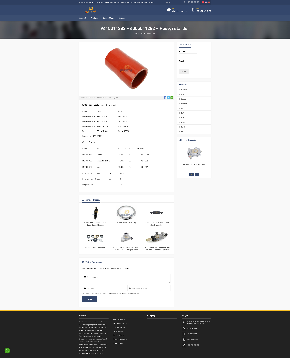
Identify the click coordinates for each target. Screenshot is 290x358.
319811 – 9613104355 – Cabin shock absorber (157, 223)
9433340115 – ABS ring (126, 222)
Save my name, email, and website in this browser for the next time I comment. (112, 294)
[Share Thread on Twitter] (168, 97)
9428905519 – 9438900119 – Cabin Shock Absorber (96, 223)
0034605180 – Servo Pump (194, 164)
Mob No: (182, 52)
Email (181, 61)
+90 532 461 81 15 (203, 11)
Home (137, 33)
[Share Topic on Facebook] (165, 97)
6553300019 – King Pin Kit (95, 247)
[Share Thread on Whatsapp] (171, 97)
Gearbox (152, 33)
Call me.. (184, 72)
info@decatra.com (179, 11)
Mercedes (144, 33)
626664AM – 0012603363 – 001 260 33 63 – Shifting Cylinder (157, 248)
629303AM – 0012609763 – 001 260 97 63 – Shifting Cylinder (126, 248)
